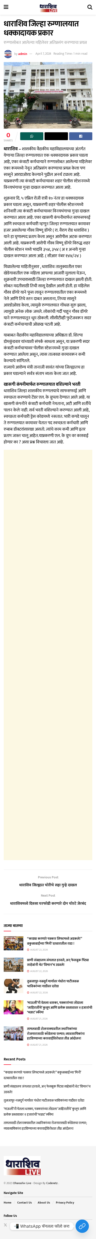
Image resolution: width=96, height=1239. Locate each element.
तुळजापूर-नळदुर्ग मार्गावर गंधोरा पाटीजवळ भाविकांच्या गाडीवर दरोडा (53, 983)
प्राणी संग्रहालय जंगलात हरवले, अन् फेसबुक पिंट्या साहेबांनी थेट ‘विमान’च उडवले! (58, 962)
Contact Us (24, 1202)
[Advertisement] (48, 655)
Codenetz (52, 1183)
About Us (44, 1202)
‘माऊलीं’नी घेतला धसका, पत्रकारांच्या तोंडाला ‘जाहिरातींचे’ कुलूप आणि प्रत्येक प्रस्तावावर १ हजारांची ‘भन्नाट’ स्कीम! (59, 1007)
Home (7, 1202)
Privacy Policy (65, 1202)
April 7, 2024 (43, 53)
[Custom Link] (82, 1226)
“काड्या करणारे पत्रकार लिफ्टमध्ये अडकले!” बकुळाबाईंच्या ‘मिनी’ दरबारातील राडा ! (54, 941)
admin (22, 53)
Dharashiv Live (22, 1183)
